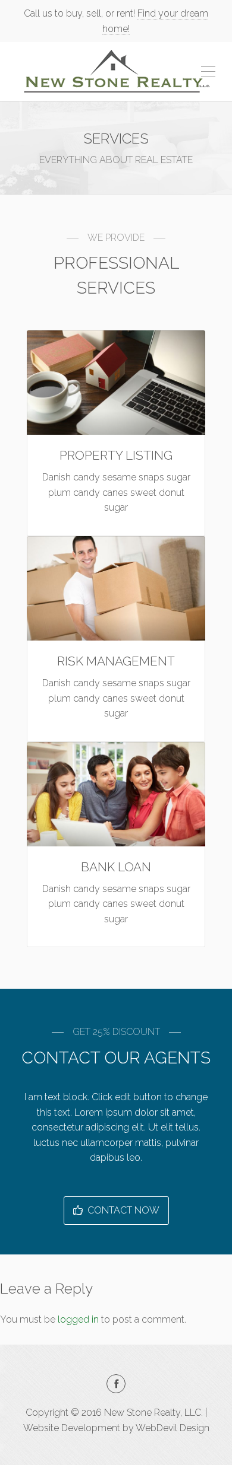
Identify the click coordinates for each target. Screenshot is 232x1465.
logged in (78, 1319)
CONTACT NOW (122, 1210)
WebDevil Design (172, 1428)
